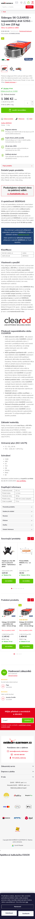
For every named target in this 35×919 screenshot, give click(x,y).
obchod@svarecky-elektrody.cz (19, 751)
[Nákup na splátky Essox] (6, 818)
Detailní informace (10, 82)
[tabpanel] (9, 564)
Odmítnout (9, 913)
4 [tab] (16, 588)
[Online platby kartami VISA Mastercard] (6, 807)
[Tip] (26, 612)
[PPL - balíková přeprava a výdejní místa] (17, 818)
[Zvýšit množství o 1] (32, 102)
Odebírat (27, 720)
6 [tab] (20, 588)
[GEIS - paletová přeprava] (17, 829)
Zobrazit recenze (12, 676)
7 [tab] (21, 588)
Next (32, 538)
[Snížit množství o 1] (32, 104)
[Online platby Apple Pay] (28, 807)
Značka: (6, 123)
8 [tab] (23, 588)
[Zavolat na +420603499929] (21, 2)
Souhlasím (25, 914)
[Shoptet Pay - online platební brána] (28, 795)
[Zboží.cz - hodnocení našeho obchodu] (17, 795)
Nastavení (17, 907)
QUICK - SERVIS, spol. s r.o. (18, 782)
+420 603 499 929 (19, 755)
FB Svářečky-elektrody (19, 758)
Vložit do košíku (19, 110)
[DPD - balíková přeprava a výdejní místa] (28, 818)
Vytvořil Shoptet (18, 845)
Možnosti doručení (9, 94)
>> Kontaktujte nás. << (17, 193)
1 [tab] (11, 588)
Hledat (29, 7)
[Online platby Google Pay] (17, 807)
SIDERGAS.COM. (23, 235)
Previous (28, 538)
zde (27, 902)
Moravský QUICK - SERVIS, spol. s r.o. (18, 785)
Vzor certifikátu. (21, 481)
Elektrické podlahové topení (18, 788)
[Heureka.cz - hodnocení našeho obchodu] (6, 795)
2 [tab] (13, 588)
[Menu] (32, 2)
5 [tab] (18, 588)
